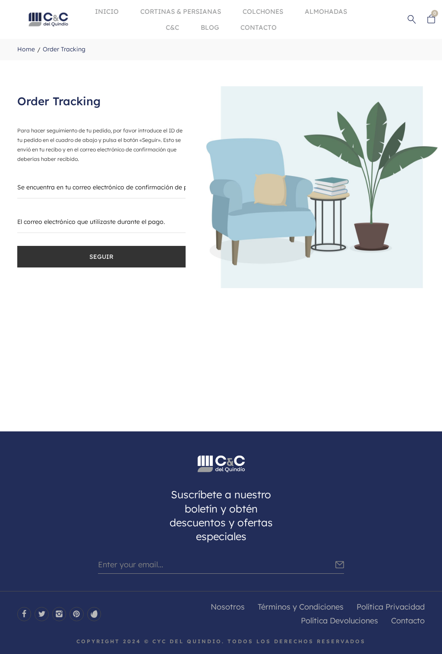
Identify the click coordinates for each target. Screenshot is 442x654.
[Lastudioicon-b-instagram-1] (59, 614)
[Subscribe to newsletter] (339, 564)
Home (26, 49)
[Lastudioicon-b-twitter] (41, 614)
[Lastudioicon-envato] (94, 614)
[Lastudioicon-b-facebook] (24, 614)
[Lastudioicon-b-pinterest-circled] (76, 614)
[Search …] (411, 19)
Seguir (101, 257)
